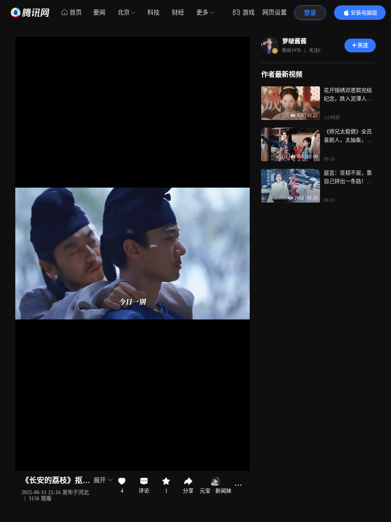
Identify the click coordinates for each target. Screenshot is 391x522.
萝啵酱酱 (294, 41)
